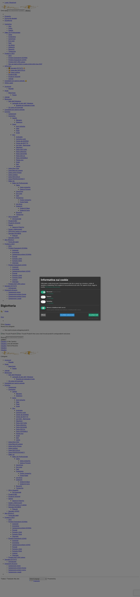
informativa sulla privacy (52, 287)
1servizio (50, 294)
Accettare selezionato (67, 315)
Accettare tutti (93, 315)
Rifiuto (43, 315)
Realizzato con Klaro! (93, 318)
